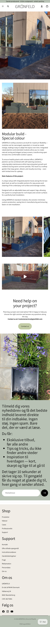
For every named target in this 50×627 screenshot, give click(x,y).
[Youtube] (11, 611)
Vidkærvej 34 (6, 591)
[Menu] (3, 6)
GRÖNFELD (6, 583)
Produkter (5, 517)
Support (5, 532)
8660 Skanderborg (8, 595)
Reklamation (6, 564)
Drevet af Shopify (31, 619)
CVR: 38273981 (7, 599)
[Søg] (8, 6)
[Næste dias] (45, 236)
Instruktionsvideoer (9, 552)
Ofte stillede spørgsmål (10, 548)
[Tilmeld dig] (44, 493)
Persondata (6, 567)
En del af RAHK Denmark (11, 587)
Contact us (25, 326)
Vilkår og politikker (25, 624)
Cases (4, 524)
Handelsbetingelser (9, 556)
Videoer (4, 521)
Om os (4, 571)
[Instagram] (7, 611)
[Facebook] (3, 611)
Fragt (4, 560)
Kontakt (5, 544)
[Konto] (41, 6)
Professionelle (7, 528)
